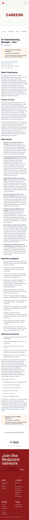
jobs (4, 31)
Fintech (17, 494)
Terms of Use (18, 504)
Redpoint (3, 3)
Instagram (4, 508)
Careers (4, 488)
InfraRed (4, 486)
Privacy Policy (18, 506)
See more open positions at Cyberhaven (14, 432)
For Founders (18, 496)
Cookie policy (18, 446)
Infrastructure (18, 490)
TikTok (3, 504)
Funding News (19, 486)
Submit (22, 469)
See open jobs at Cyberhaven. (12, 53)
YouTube (4, 506)
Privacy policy (11, 446)
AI (15, 485)
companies (11, 31)
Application (18, 492)
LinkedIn (4, 512)
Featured (17, 483)
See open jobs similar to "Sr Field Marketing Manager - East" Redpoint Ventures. (15, 56)
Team (3, 485)
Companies (5, 483)
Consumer (18, 488)
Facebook (4, 514)
